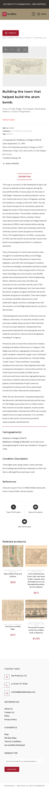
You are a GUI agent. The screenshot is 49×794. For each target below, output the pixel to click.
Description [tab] (24, 177)
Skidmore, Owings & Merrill (29, 140)
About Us (8, 708)
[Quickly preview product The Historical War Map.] (22, 603)
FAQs (6, 716)
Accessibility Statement (14, 745)
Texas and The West (36, 572)
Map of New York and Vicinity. (13, 575)
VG (19, 158)
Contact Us (9, 712)
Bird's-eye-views (34, 622)
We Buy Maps (10, 738)
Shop (6, 734)
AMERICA (9, 134)
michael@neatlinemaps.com (23, 692)
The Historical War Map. (13, 627)
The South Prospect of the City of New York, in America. (36, 630)
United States (10, 37)
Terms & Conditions (12, 741)
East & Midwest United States (24, 37)
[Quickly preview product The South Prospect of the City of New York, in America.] (45, 603)
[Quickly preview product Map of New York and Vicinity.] (22, 549)
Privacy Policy (10, 719)
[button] (11, 163)
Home (4, 37)
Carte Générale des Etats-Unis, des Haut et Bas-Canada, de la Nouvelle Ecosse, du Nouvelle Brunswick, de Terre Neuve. (36, 580)
